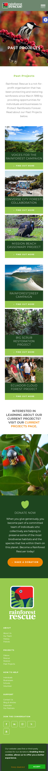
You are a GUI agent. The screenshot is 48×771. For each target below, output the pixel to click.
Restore (6, 661)
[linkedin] (14, 724)
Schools (6, 683)
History (6, 639)
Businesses (8, 680)
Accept (36, 767)
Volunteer (7, 686)
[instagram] (22, 724)
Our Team (7, 636)
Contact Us (8, 700)
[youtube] (6, 731)
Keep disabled (18, 767)
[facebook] (6, 724)
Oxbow (6, 655)
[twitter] (31, 724)
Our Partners (8, 708)
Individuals (7, 677)
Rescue (6, 658)
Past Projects (9, 664)
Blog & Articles (9, 702)
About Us (7, 633)
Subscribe (7, 705)
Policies (6, 642)
